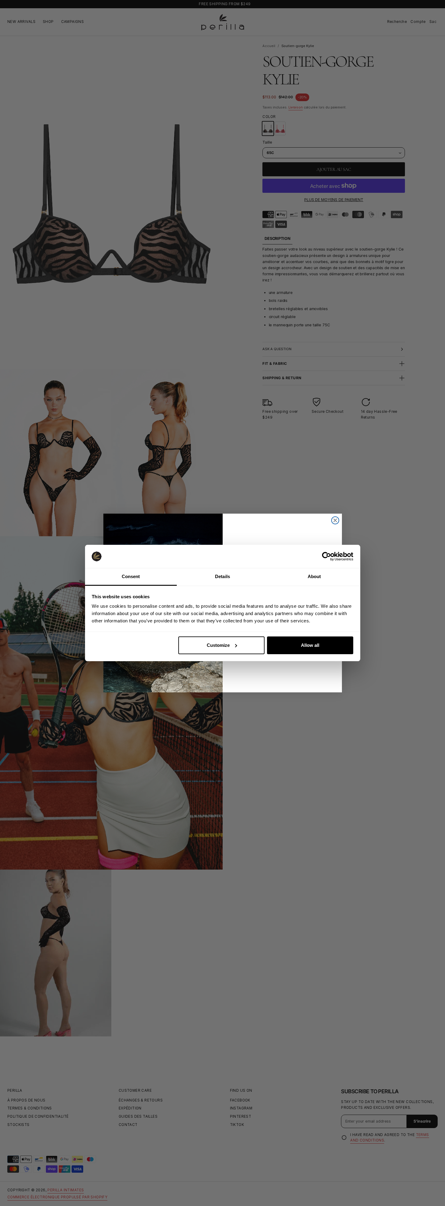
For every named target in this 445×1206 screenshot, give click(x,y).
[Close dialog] (335, 520)
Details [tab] (222, 576)
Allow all (310, 645)
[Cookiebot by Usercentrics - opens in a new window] (326, 556)
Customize (218, 645)
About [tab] (314, 576)
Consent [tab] (131, 576)
